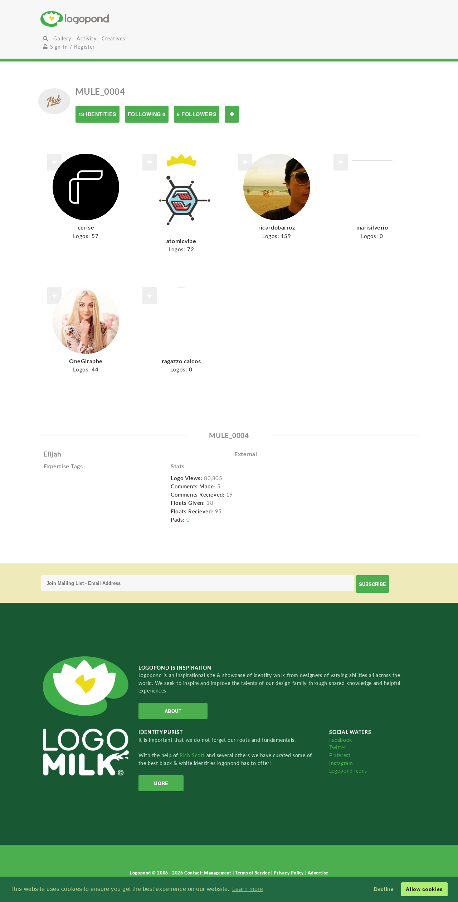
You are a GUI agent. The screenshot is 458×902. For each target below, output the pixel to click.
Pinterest (339, 755)
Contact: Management (208, 873)
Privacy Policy (289, 873)
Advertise (318, 873)
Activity (87, 38)
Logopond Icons (348, 771)
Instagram (341, 763)
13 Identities (97, 114)
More (161, 783)
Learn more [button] (247, 889)
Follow (232, 114)
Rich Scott (193, 755)
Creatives (113, 38)
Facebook (340, 740)
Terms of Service (253, 873)
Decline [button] (384, 889)
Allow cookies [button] (424, 889)
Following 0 (147, 114)
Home (103, 19)
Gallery (62, 38)
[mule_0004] (54, 101)
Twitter (337, 747)
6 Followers (196, 114)
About (173, 711)
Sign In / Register (71, 47)
